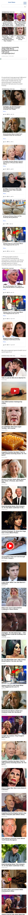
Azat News (11, 2)
